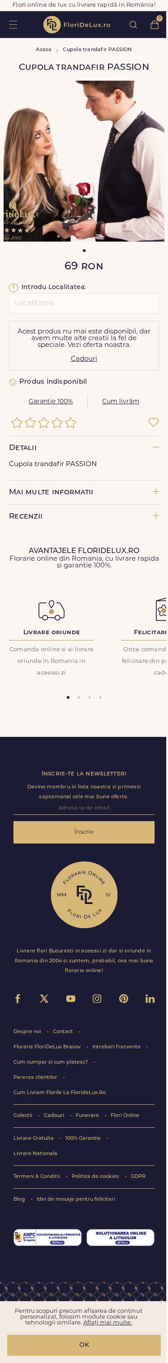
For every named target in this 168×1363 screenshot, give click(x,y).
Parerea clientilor (36, 1077)
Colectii (23, 1115)
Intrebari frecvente (117, 1047)
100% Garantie (83, 1138)
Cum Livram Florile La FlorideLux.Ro (59, 1092)
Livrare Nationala (35, 1153)
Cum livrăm (120, 401)
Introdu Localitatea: (49, 287)
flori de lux (76, 25)
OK (84, 1345)
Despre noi (28, 1032)
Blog (19, 1199)
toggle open (13, 24)
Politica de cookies (96, 1176)
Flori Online (125, 1115)
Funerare (88, 1115)
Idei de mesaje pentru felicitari (76, 1199)
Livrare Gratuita (34, 1138)
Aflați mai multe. (107, 1323)
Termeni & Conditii (37, 1176)
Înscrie (84, 832)
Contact (63, 1032)
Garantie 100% (51, 401)
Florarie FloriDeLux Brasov (47, 1047)
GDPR (138, 1176)
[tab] (68, 697)
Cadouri (84, 359)
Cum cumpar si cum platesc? (51, 1062)
